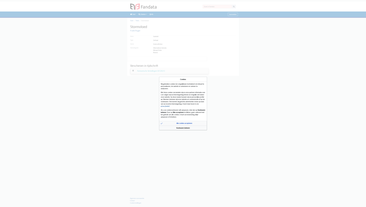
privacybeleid (165, 106)
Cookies (183, 79)
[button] (183, 123)
